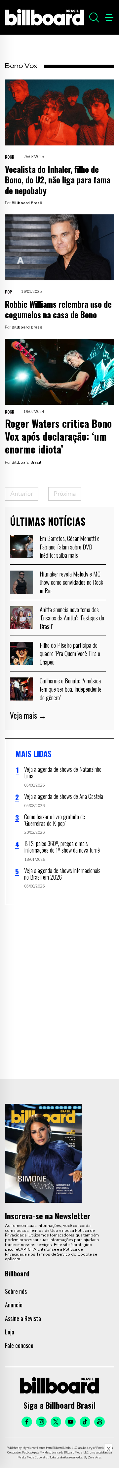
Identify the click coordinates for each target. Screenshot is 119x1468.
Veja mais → (28, 715)
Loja (9, 1331)
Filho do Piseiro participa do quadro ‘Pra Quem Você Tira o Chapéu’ (70, 653)
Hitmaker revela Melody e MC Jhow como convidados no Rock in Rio (71, 582)
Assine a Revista (23, 1318)
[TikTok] (85, 1422)
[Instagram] (41, 1422)
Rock (9, 157)
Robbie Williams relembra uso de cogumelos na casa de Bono (58, 309)
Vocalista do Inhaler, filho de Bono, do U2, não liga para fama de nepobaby (57, 180)
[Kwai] (99, 1422)
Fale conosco (19, 1345)
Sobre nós (16, 1291)
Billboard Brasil (27, 202)
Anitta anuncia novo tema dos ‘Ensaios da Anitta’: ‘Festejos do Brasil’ (72, 618)
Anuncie (13, 1304)
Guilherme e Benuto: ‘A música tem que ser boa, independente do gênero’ (70, 689)
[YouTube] (70, 1422)
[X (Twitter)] (56, 1422)
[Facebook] (26, 1422)
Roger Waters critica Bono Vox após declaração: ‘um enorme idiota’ (58, 436)
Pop (8, 292)
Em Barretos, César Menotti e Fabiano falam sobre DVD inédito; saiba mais (69, 546)
